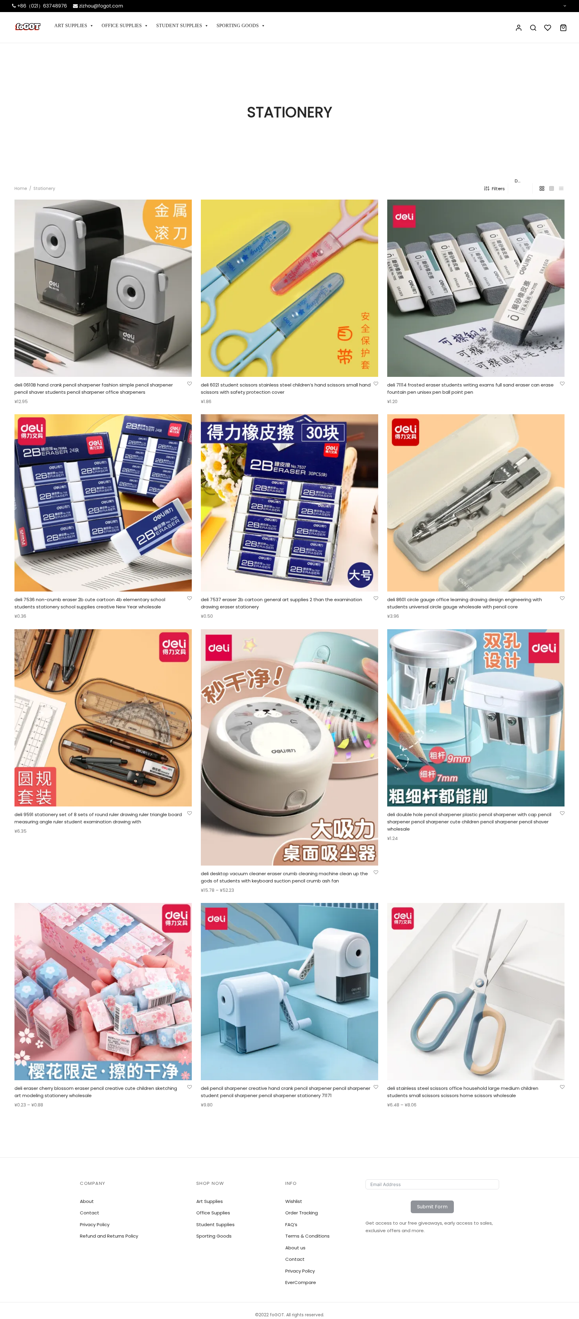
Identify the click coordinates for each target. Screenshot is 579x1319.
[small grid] (551, 188)
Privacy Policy (300, 1271)
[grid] (542, 188)
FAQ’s (291, 1224)
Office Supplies (122, 25)
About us (295, 1248)
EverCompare (300, 1282)
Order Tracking (301, 1213)
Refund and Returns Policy (109, 1236)
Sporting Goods (238, 25)
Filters (498, 188)
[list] (561, 188)
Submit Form (432, 1206)
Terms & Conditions (307, 1236)
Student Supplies (179, 25)
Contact (295, 1259)
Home (20, 188)
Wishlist (293, 1201)
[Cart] (563, 27)
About (87, 1201)
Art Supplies (70, 25)
